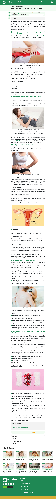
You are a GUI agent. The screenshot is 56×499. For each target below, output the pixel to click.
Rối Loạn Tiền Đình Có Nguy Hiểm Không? (34, 460)
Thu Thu (17, 13)
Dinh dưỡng (32, 2)
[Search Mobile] (52, 2)
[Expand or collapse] (43, 18)
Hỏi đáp (46, 2)
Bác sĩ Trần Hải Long (24, 490)
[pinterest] (13, 484)
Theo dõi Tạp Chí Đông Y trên (38, 14)
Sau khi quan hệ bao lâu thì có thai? (21, 427)
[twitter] (11, 484)
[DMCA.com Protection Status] (8, 486)
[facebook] (3, 484)
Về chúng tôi (23, 480)
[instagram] (6, 484)
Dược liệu (42, 2)
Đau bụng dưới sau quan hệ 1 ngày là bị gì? (23, 425)
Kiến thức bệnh (20, 2)
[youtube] (8, 484)
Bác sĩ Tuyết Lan (24, 487)
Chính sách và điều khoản (25, 483)
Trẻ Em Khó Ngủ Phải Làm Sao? (21, 460)
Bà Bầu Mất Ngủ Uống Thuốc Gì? (7, 472)
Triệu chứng (26, 2)
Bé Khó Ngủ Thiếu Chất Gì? (47, 471)
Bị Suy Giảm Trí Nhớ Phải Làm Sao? (21, 472)
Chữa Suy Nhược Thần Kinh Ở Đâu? (47, 460)
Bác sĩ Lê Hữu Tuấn (24, 486)
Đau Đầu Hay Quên (6, 459)
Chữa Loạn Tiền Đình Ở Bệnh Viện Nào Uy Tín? (33, 472)
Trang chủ (14, 2)
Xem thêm (14, 438)
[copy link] (9, 18)
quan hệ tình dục (17, 140)
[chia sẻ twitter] (9, 15)
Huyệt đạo (37, 2)
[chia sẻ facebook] (9, 13)
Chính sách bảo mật (24, 482)
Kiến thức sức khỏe (19, 6)
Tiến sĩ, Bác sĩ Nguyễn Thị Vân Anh (27, 492)
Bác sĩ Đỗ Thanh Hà (24, 489)
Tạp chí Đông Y (8, 2)
